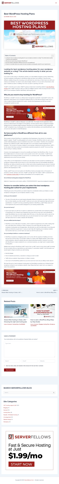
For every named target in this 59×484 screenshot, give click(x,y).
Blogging (41, 324)
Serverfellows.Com (29, 480)
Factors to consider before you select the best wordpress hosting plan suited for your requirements (28, 64)
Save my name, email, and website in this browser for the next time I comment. (24, 365)
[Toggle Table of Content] (51, 56)
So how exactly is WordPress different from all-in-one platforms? (20, 62)
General (5, 410)
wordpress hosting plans (12, 174)
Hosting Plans (16, 324)
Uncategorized (7, 417)
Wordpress (52, 324)
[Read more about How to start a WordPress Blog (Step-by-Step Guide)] (42, 311)
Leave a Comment (8, 324)
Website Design (7, 419)
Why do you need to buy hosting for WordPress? (16, 61)
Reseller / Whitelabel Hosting (10, 414)
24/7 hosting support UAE (10, 405)
